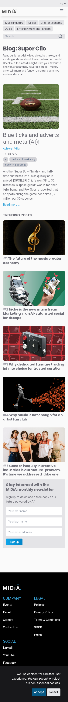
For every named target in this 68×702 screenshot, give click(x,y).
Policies (39, 605)
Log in (62, 3)
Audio (8, 28)
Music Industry (14, 22)
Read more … (11, 204)
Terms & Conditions (47, 620)
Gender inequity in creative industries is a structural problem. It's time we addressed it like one (32, 470)
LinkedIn (8, 647)
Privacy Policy (43, 612)
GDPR (38, 627)
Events (7, 605)
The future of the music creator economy (32, 260)
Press (38, 635)
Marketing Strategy (15, 164)
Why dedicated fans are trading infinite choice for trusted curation (33, 366)
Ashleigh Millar (11, 148)
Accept (39, 692)
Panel (7, 612)
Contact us (10, 627)
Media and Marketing (23, 159)
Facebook (9, 663)
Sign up (14, 541)
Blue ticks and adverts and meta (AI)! (31, 138)
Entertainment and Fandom (34, 28)
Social (32, 22)
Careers (8, 620)
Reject (53, 692)
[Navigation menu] (62, 11)
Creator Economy (51, 22)
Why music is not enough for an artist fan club (33, 417)
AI (6, 159)
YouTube (9, 655)
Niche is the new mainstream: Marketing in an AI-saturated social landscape (33, 313)
